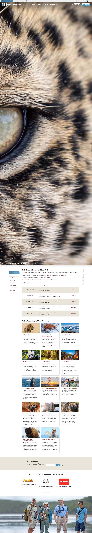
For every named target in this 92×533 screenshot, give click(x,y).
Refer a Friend (12, 290)
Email (47, 463)
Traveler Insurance (13, 285)
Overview (11, 270)
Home (9, 260)
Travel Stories (12, 277)
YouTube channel (62, 275)
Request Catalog (85, 4)
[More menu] (60, 4)
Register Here (73, 307)
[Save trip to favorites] (29, 263)
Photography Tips (15, 282)
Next (58, 465)
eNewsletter (76, 4)
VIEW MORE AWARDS (46, 492)
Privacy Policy (63, 465)
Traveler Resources (14, 260)
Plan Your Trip (12, 280)
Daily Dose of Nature (13, 272)
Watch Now (73, 289)
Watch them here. (47, 277)
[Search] (72, 4)
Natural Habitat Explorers (14, 287)
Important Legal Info (13, 293)
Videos (11, 275)
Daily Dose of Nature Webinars (23, 260)
